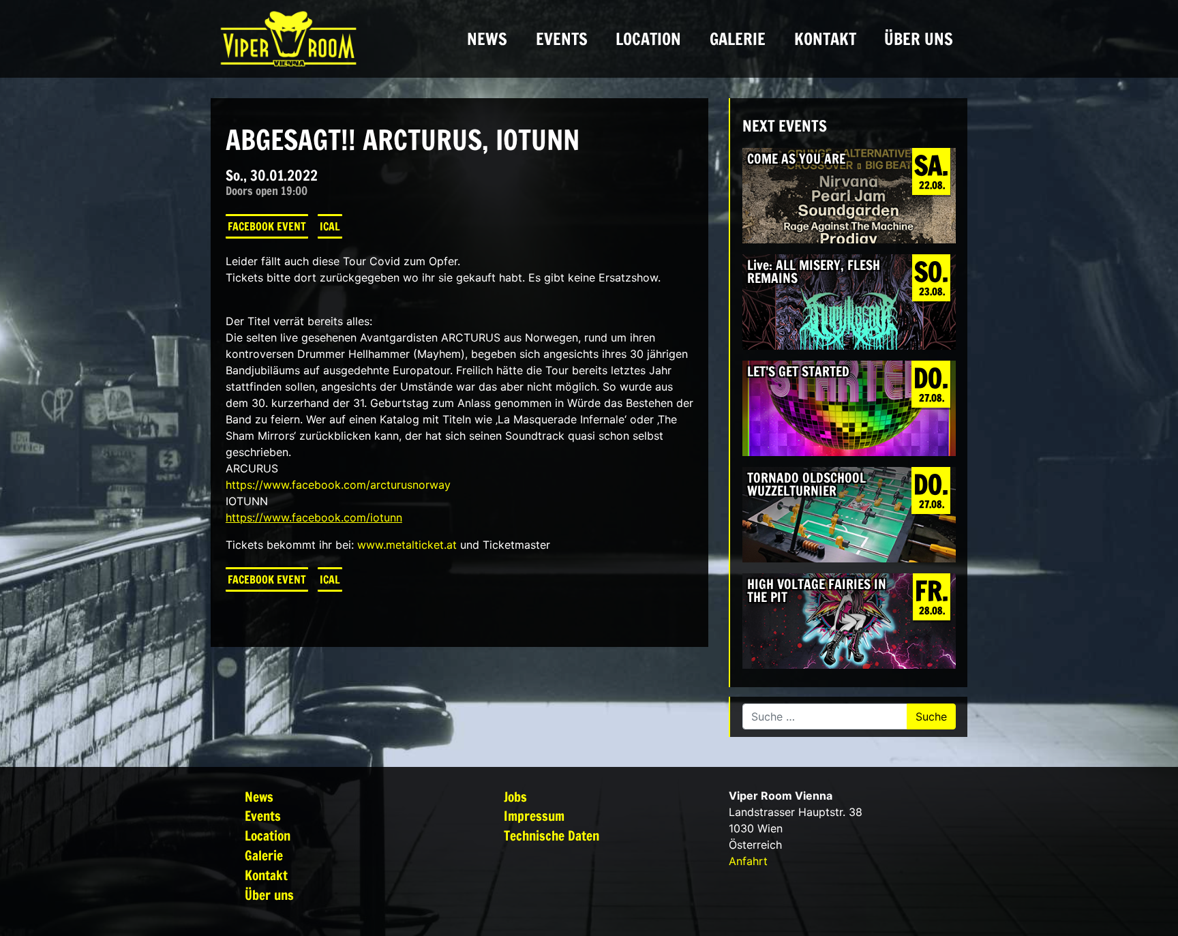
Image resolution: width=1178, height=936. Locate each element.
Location (648, 38)
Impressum (534, 815)
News (487, 38)
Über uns (918, 38)
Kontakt (825, 38)
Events (562, 38)
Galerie (738, 38)
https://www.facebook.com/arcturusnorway (338, 485)
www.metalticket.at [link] (407, 545)
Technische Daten (551, 835)
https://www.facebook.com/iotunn (314, 517)
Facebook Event (267, 226)
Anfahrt (748, 861)
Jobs (515, 796)
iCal (330, 226)
